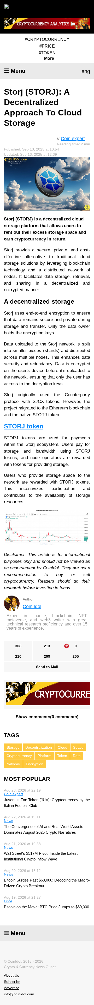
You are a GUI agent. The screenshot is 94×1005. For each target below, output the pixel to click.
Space (78, 747)
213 (47, 646)
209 (47, 656)
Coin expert (73, 138)
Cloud (62, 747)
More (49, 58)
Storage (13, 747)
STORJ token (23, 426)
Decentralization (38, 747)
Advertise (11, 988)
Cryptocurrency (19, 756)
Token (62, 756)
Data (77, 756)
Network (13, 764)
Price (8, 901)
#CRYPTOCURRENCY (47, 39)
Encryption (34, 764)
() (47, 716)
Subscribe (12, 982)
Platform (44, 756)
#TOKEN (47, 53)
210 (18, 656)
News (8, 821)
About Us (11, 975)
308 (18, 646)
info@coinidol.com (19, 994)
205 (76, 656)
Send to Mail (47, 667)
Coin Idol (32, 606)
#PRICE (47, 46)
